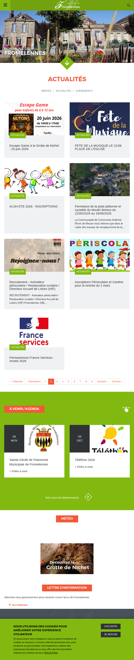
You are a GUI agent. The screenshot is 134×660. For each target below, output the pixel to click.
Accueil (67, 5)
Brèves (46, 90)
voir (34, 198)
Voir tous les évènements (62, 497)
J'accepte (110, 626)
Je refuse (110, 634)
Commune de (24, 51)
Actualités (63, 90)
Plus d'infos (51, 653)
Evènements (84, 90)
